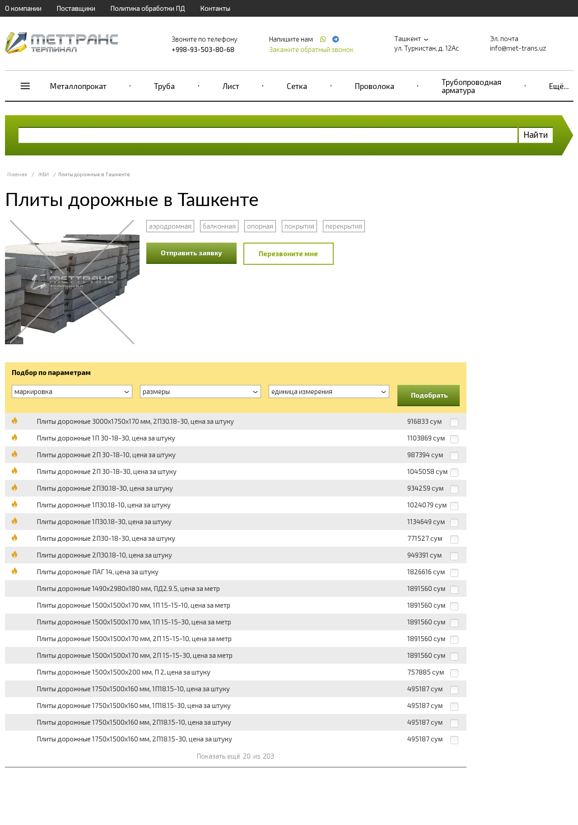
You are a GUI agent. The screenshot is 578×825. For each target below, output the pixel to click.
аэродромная (170, 226)
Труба (164, 86)
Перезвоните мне (288, 253)
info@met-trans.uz (518, 48)
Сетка (297, 86)
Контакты (215, 8)
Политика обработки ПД (147, 8)
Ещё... (559, 86)
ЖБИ (43, 174)
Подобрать (429, 395)
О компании (23, 8)
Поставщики (75, 8)
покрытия (299, 226)
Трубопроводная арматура (471, 86)
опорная (260, 226)
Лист (231, 86)
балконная (219, 226)
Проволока (374, 86)
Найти (535, 134)
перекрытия (344, 226)
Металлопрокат (78, 86)
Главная (17, 174)
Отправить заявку (191, 252)
